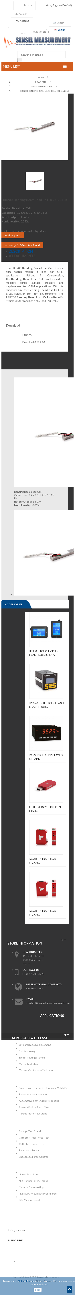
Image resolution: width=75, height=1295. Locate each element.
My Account (22, 20)
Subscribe (15, 1240)
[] (19, 60)
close (38, 1289)
